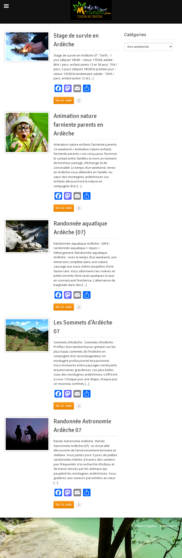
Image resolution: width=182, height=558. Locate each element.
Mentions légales (144, 526)
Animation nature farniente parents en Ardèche (78, 124)
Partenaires (168, 526)
